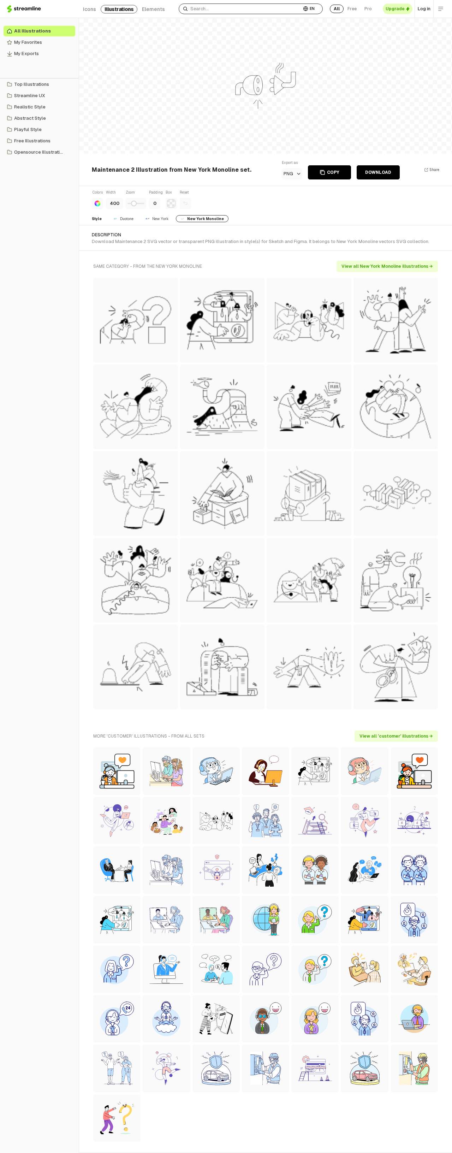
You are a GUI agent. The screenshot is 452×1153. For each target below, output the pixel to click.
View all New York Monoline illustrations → (387, 266)
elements (153, 9)
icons (89, 9)
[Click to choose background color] (171, 203)
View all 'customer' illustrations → (396, 736)
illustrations (119, 9)
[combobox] (240, 9)
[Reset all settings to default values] (185, 203)
